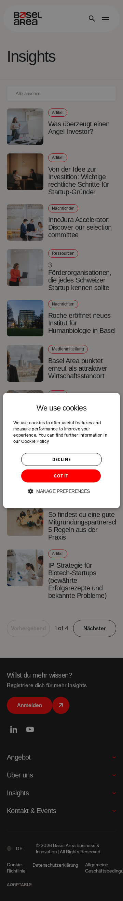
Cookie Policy (35, 441)
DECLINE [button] (61, 459)
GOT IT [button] (61, 476)
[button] (61, 491)
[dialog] (61, 450)
